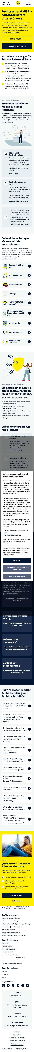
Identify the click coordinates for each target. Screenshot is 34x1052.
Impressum (21, 542)
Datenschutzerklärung (13, 535)
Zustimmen (17, 560)
